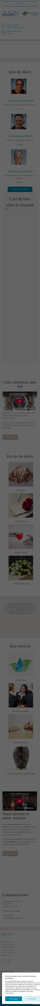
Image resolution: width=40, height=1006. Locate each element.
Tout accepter (13, 999)
